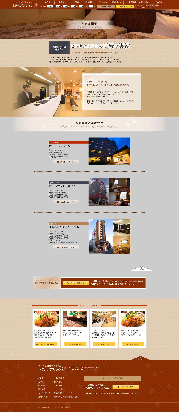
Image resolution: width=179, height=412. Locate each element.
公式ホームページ (66, 162)
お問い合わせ (144, 2)
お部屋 (61, 2)
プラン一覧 (58, 389)
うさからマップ (103, 2)
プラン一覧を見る (126, 387)
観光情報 (89, 2)
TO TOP (141, 268)
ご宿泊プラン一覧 (125, 6)
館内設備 (75, 2)
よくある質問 (130, 2)
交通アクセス (117, 2)
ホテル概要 (158, 2)
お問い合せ (58, 382)
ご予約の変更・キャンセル (145, 7)
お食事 (47, 2)
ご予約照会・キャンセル (63, 393)
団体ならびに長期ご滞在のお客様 (148, 5)
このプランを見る (46, 344)
